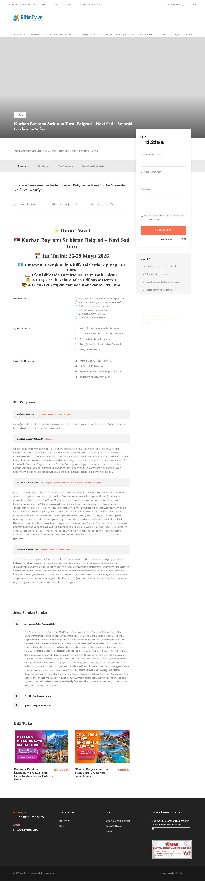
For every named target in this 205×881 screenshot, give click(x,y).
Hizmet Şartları (153, 215)
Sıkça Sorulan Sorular (93, 165)
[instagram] (158, 4)
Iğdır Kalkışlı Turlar (153, 34)
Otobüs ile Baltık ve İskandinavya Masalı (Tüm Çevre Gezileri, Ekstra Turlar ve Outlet (33, 774)
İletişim (175, 34)
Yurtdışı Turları (88, 34)
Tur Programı (65, 165)
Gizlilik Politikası (114, 826)
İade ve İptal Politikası (118, 820)
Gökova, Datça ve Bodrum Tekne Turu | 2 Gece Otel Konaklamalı (91, 773)
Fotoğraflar (42, 165)
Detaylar (22, 165)
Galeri (21, 115)
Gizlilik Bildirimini (175, 215)
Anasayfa (19, 34)
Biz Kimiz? (64, 820)
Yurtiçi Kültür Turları (58, 34)
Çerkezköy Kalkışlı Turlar (119, 34)
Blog (188, 34)
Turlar (35, 34)
